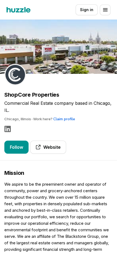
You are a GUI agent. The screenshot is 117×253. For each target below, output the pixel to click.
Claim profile (64, 119)
